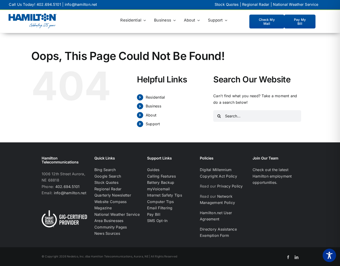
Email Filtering (160, 208)
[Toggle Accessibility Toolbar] (329, 255)
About (151, 115)
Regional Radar (255, 4)
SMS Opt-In (157, 220)
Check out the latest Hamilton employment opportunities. (272, 176)
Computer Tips (160, 201)
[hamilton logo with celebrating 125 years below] (33, 15)
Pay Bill (153, 214)
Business (153, 106)
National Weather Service (295, 4)
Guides (153, 169)
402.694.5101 (49, 4)
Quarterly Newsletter (112, 195)
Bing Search (105, 169)
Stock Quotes (227, 4)
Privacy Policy (230, 186)
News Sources (107, 233)
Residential (155, 97)
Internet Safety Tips (164, 195)
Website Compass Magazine (110, 204)
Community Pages (110, 227)
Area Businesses (109, 220)
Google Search (107, 176)
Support (153, 124)
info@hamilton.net (81, 4)
